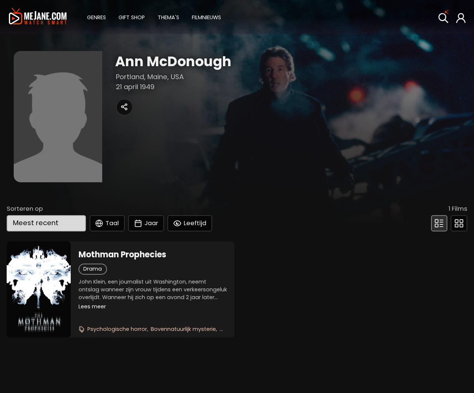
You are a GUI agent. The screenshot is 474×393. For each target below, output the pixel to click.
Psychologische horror (117, 329)
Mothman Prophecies (122, 254)
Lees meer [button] (92, 306)
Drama (92, 268)
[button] (96, 17)
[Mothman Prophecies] (39, 289)
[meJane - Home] (37, 17)
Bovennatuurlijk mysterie (183, 329)
